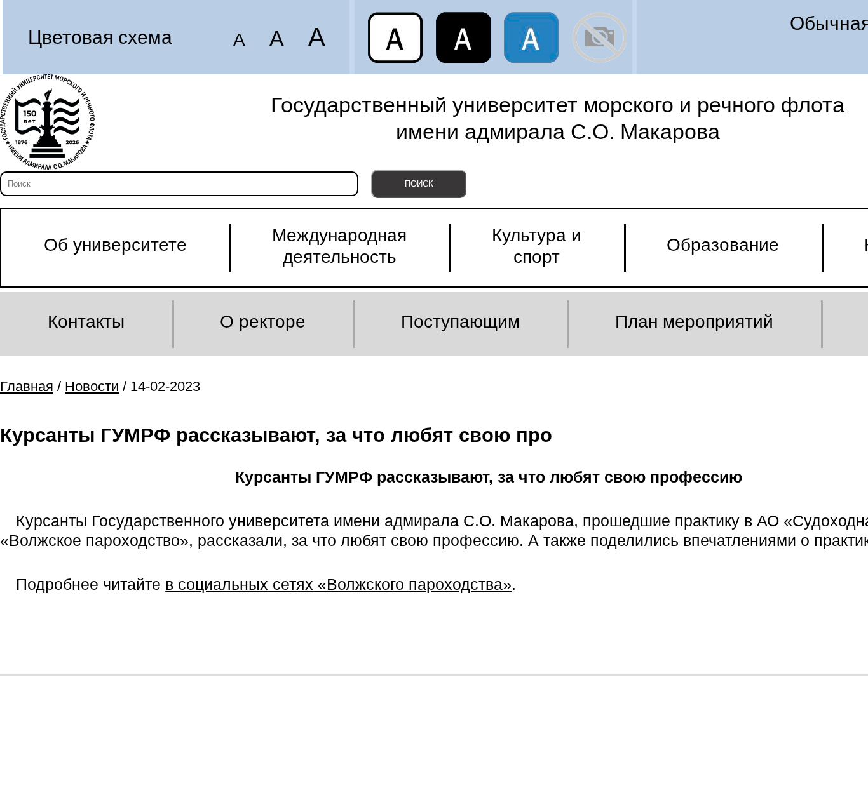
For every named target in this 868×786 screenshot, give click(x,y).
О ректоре (263, 321)
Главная (26, 386)
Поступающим (460, 321)
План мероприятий (694, 321)
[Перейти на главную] (47, 122)
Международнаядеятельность (339, 246)
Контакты (86, 321)
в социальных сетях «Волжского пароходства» (338, 584)
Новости (92, 386)
